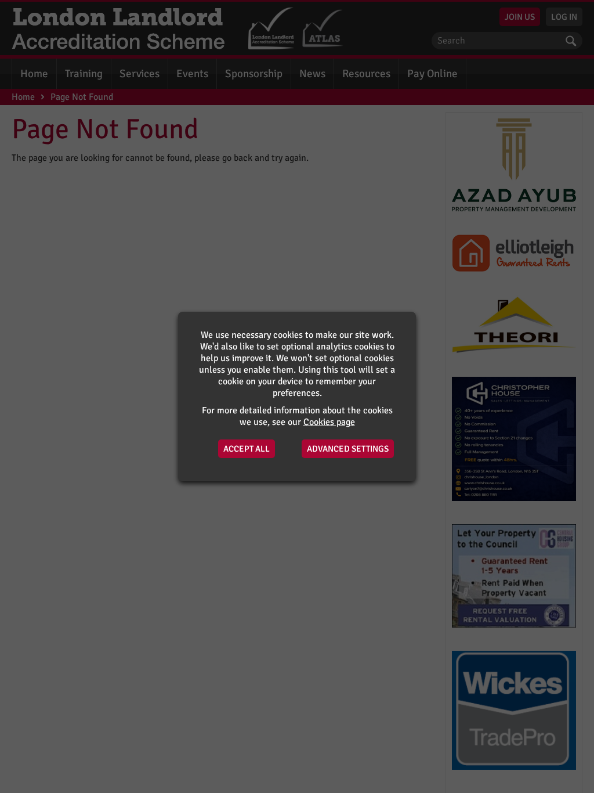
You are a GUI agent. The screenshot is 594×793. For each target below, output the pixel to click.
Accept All (246, 449)
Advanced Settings (348, 449)
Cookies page (329, 422)
